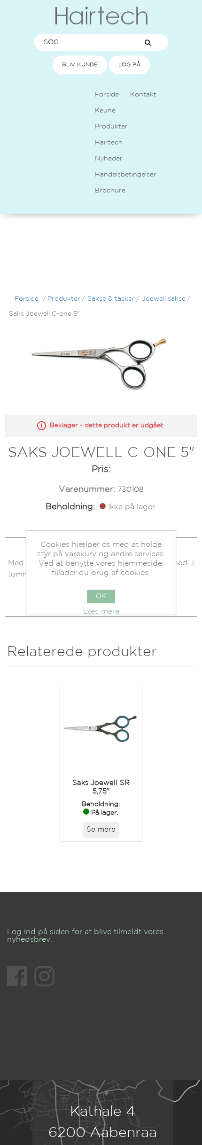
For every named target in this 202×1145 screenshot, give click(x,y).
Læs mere (101, 611)
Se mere (101, 829)
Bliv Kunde (80, 64)
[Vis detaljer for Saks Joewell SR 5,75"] (101, 728)
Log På (129, 64)
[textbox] (81, 42)
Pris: (101, 469)
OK (101, 596)
